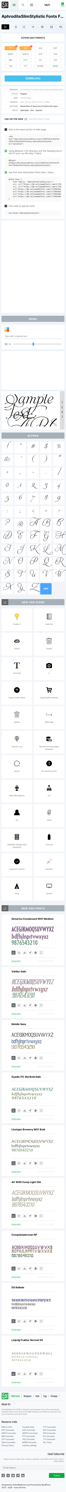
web (25, 48)
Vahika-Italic (19, 971)
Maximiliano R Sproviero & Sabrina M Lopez (39, 106)
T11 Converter (49, 1439)
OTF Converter (8, 1430)
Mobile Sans (19, 1024)
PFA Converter (49, 1433)
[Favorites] (14, 26)
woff (10, 54)
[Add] (5, 26)
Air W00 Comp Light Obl (26, 1182)
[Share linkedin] (23, 1475)
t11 (25, 66)
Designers (27, 1396)
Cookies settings (29, 1445)
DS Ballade (18, 1287)
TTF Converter (49, 1427)
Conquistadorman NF (24, 1234)
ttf (10, 48)
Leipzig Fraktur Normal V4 (27, 1340)
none (55, 66)
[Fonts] (60, 26)
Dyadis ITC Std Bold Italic (26, 1076)
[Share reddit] (8, 1475)
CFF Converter (8, 1439)
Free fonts (5, 5)
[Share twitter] (13, 1475)
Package (54, 1396)
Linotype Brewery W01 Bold (28, 1129)
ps (40, 60)
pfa (55, 54)
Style (37, 1396)
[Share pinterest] (18, 1475)
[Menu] (31, 5)
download (33, 78)
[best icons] (5, 908)
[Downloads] (25, 953)
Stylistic (38, 110)
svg (40, 48)
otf (40, 54)
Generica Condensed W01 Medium (33, 918)
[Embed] (36, 953)
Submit (57, 1475)
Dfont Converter (8, 1442)
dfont (40, 66)
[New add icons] (5, 602)
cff (55, 60)
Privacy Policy (8, 1445)
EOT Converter (49, 1430)
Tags (45, 1396)
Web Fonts (15, 1396)
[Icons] (51, 26)
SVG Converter (28, 1430)
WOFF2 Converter (30, 1433)
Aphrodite (24, 110)
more (46, 589)
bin (10, 60)
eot (55, 48)
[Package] (42, 26)
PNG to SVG (7, 1427)
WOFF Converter (9, 1433)
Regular (23, 94)
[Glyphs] (33, 26)
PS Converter (49, 1436)
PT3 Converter (28, 1436)
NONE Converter (29, 1442)
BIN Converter (8, 1436)
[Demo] (24, 26)
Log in (47, 5)
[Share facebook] (3, 1475)
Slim (32, 110)
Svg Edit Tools (28, 1427)
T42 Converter (28, 1439)
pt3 (25, 60)
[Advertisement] (33, 266)
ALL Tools (47, 1442)
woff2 (25, 54)
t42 (10, 66)
